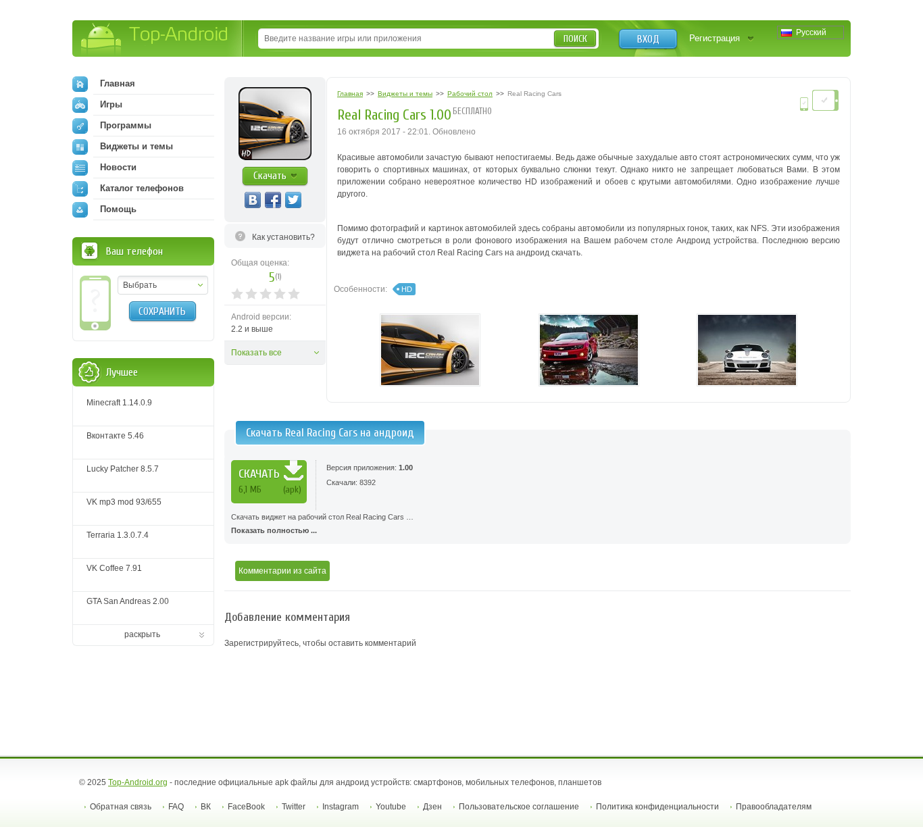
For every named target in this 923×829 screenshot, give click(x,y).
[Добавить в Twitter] (293, 200)
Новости (118, 167)
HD (406, 289)
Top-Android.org (138, 782)
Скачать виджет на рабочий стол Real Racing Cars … (322, 523)
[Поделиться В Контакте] (253, 200)
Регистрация (714, 38)
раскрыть (142, 634)
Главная (117, 83)
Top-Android (155, 39)
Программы (125, 125)
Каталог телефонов (142, 188)
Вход (648, 39)
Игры (111, 104)
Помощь (118, 209)
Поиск (575, 39)
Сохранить (162, 311)
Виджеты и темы (136, 146)
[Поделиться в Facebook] (273, 200)
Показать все (256, 352)
